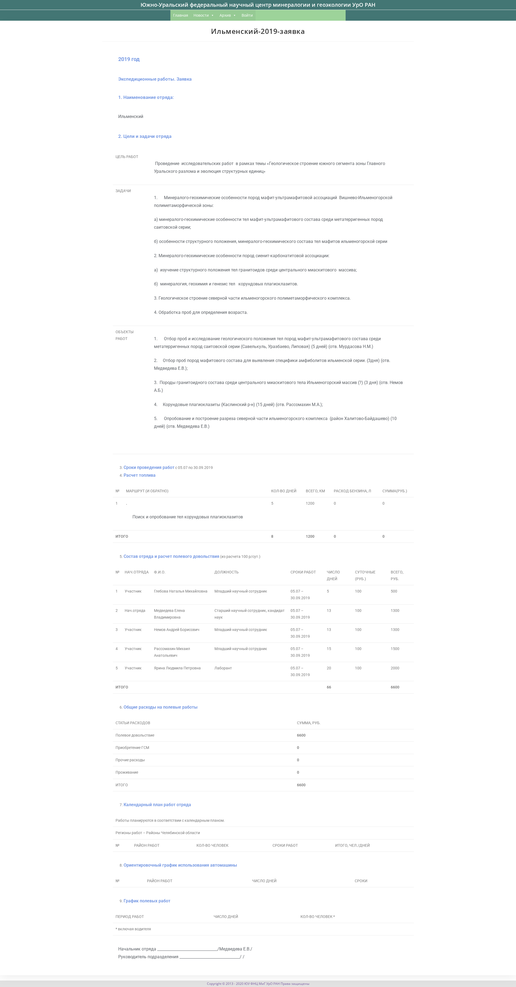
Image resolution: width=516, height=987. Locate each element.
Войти (247, 15)
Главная (180, 15)
